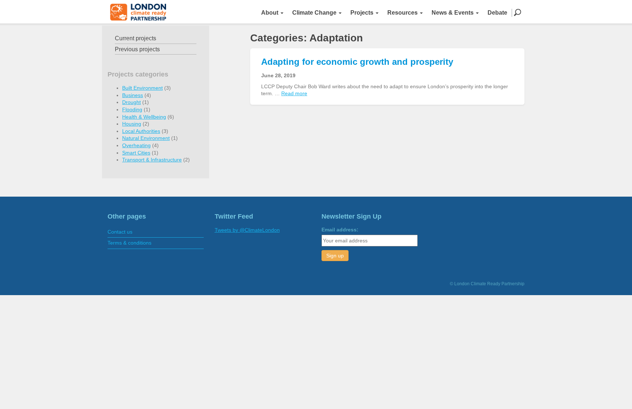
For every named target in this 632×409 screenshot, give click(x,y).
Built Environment (142, 88)
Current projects (135, 38)
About (270, 13)
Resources (403, 13)
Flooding (132, 109)
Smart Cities (136, 153)
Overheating (136, 145)
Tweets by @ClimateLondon (247, 230)
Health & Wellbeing (144, 117)
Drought (131, 102)
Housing (131, 124)
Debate (497, 13)
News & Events (453, 13)
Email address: (339, 230)
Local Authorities (141, 131)
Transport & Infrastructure (152, 160)
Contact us (120, 232)
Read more (294, 93)
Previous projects (137, 49)
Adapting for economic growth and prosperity (357, 62)
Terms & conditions (129, 243)
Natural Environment (146, 138)
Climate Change (315, 13)
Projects (362, 13)
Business (132, 95)
